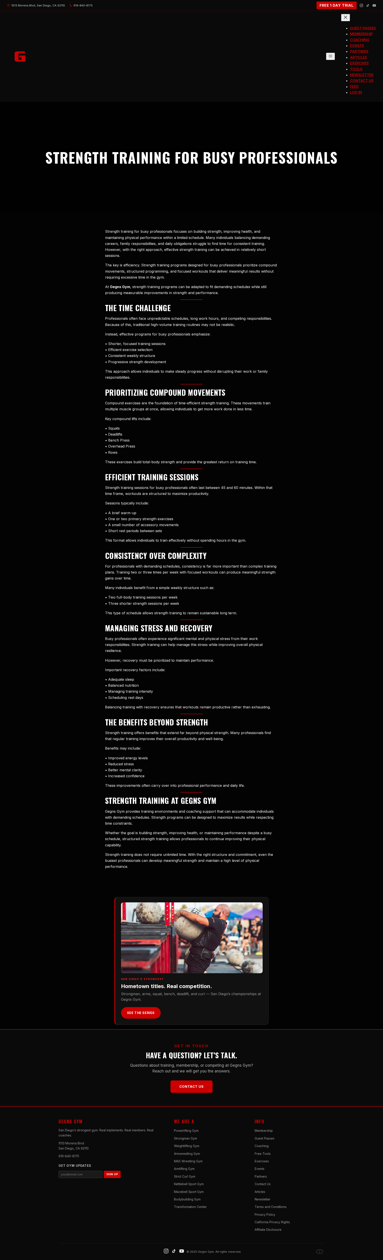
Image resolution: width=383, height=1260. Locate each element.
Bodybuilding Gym (187, 1199)
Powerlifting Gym (186, 1130)
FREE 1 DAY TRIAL (337, 5)
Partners (261, 1176)
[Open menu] (330, 56)
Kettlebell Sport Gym (189, 1184)
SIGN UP (112, 1174)
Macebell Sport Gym (189, 1192)
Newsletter (262, 1199)
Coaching (262, 1146)
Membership (264, 1130)
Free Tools (263, 1153)
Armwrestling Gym (187, 1153)
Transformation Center (190, 1207)
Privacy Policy (265, 1214)
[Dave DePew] (319, 1251)
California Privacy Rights (272, 1222)
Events (259, 1169)
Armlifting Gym (184, 1169)
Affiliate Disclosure (268, 1229)
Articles (260, 1192)
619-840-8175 (69, 1156)
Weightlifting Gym (186, 1146)
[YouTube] (374, 5)
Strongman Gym (185, 1138)
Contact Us (191, 1086)
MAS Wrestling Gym (188, 1161)
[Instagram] (361, 5)
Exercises (262, 1161)
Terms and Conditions (271, 1207)
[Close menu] (345, 17)
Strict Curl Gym (184, 1176)
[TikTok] (367, 5)
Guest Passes (264, 1138)
